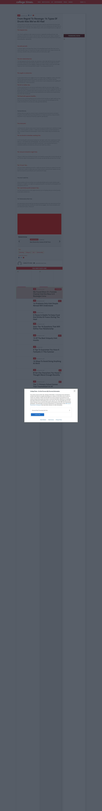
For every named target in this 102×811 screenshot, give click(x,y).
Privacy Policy (59, 419)
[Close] (75, 391)
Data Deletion (43, 419)
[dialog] (51, 405)
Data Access (51, 419)
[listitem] (51, 410)
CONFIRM (37, 414)
